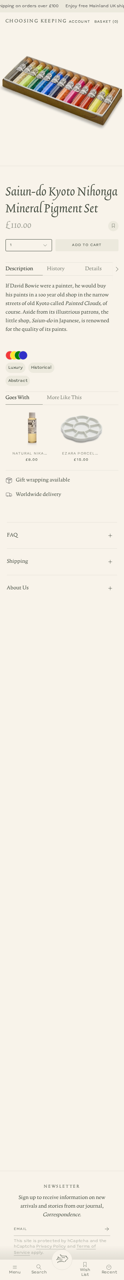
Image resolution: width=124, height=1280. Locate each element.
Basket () (106, 22)
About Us (18, 588)
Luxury (15, 367)
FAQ (12, 535)
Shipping (17, 561)
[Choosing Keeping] (62, 1259)
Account (79, 22)
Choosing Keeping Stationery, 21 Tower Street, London (36, 22)
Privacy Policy (51, 1246)
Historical (41, 367)
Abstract (17, 380)
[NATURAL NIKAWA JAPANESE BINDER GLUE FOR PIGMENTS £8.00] (31, 427)
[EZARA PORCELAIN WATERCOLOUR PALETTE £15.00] (81, 427)
